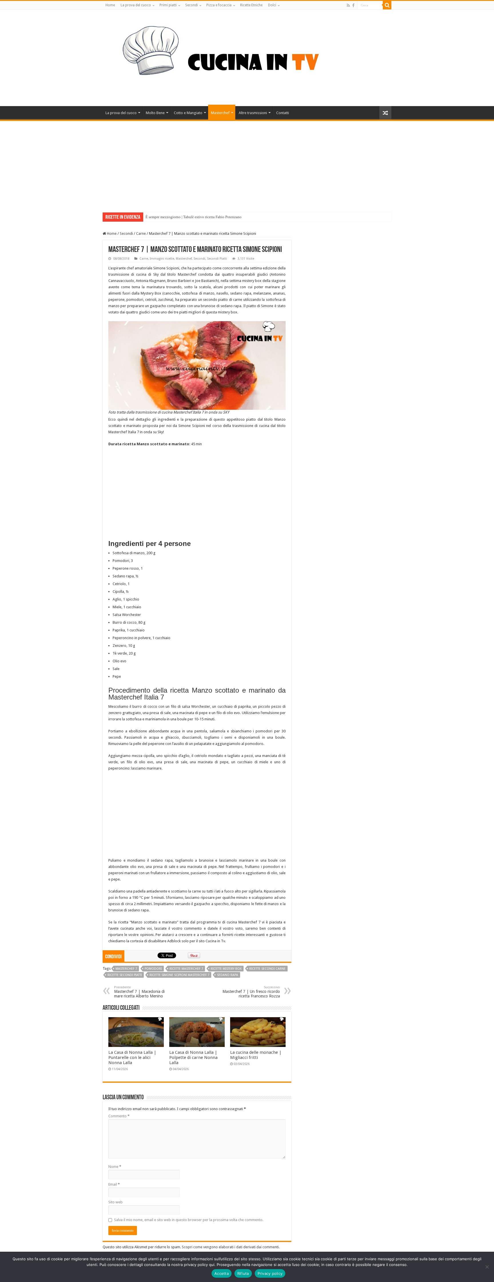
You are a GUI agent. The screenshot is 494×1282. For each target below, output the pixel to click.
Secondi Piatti (217, 259)
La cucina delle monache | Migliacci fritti (256, 1055)
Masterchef (220, 113)
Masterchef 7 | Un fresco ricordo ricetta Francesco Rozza (251, 991)
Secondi (191, 5)
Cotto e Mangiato (188, 113)
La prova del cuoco (136, 5)
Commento (119, 1116)
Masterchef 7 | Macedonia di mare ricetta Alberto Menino (139, 991)
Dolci (272, 5)
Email (114, 1184)
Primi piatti (168, 5)
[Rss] (348, 5)
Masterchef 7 (126, 969)
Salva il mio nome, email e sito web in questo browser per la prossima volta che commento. (188, 1220)
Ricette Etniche (251, 5)
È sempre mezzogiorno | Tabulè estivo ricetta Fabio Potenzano (194, 217)
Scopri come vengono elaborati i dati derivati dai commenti (230, 1247)
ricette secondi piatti (124, 975)
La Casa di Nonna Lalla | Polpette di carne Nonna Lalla (193, 1057)
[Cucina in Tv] (247, 57)
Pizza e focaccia (219, 5)
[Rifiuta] (487, 1267)
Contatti (282, 113)
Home (110, 5)
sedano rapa (227, 975)
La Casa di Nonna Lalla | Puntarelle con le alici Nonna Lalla (132, 1057)
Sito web (115, 1202)
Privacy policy (270, 1273)
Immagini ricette (162, 259)
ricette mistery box (226, 969)
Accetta (221, 1273)
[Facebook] (353, 5)
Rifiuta (243, 1273)
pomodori (153, 969)
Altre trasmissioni (253, 113)
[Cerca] (387, 5)
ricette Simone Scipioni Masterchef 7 (179, 975)
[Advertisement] (247, 164)
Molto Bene (155, 113)
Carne (141, 233)
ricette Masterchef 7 (186, 969)
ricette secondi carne (267, 969)
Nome (114, 1166)
